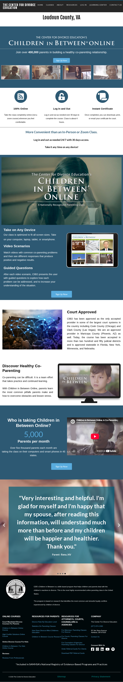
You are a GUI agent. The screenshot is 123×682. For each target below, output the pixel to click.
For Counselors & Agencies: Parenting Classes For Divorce (73, 619)
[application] (61, 191)
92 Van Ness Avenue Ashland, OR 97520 (99, 607)
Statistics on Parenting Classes (44, 602)
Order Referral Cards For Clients (74, 625)
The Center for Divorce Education (19, 6)
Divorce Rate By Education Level (44, 598)
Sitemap (61, 652)
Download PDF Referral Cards (73, 629)
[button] (61, 60)
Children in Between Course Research (46, 612)
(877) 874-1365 (97, 602)
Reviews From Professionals (13, 634)
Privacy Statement (101, 652)
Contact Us (95, 612)
